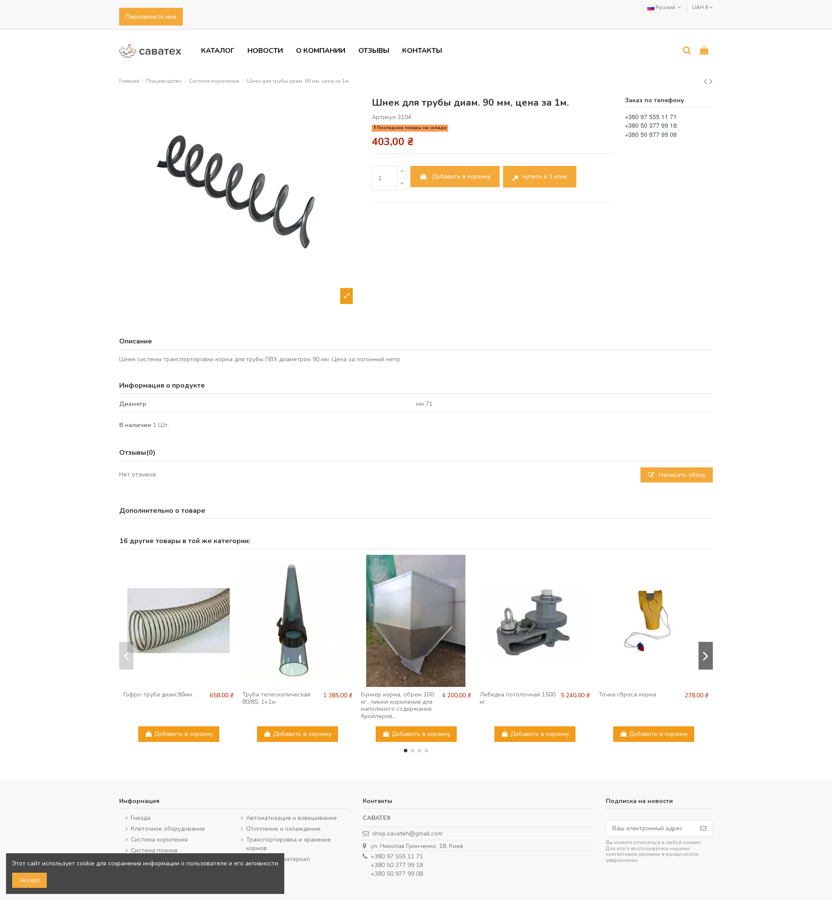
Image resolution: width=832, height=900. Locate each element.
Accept (29, 880)
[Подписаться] (703, 828)
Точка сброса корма (627, 694)
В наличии (135, 425)
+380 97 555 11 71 (396, 856)
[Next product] (711, 81)
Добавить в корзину (461, 176)
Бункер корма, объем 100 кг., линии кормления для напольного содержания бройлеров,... (397, 705)
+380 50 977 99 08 (396, 874)
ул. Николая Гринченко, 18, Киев (416, 846)
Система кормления (159, 839)
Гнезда (140, 818)
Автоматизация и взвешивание (291, 818)
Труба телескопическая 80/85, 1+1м (276, 698)
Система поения (154, 850)
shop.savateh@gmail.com (407, 833)
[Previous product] (706, 81)
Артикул (384, 117)
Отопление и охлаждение (283, 829)
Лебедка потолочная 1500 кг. (518, 698)
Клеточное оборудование (168, 829)
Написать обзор (681, 475)
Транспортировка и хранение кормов (288, 843)
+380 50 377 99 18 (396, 865)
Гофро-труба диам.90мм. (158, 694)
